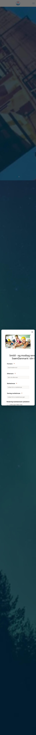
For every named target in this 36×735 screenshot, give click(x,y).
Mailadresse (11, 383)
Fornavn (10, 364)
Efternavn (10, 374)
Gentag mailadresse (13, 393)
